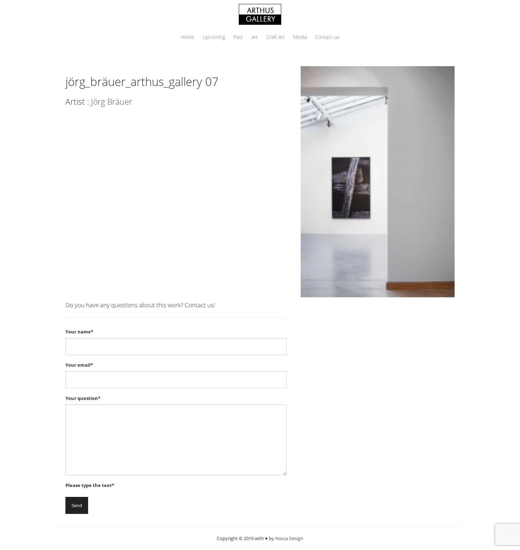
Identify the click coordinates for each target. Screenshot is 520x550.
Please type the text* (89, 485)
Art (255, 37)
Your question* (82, 398)
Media (300, 37)
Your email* (79, 365)
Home (187, 37)
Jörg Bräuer (111, 101)
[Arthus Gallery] (260, 13)
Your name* (79, 331)
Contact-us (327, 37)
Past (238, 37)
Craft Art (275, 37)
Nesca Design (289, 538)
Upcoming (214, 37)
